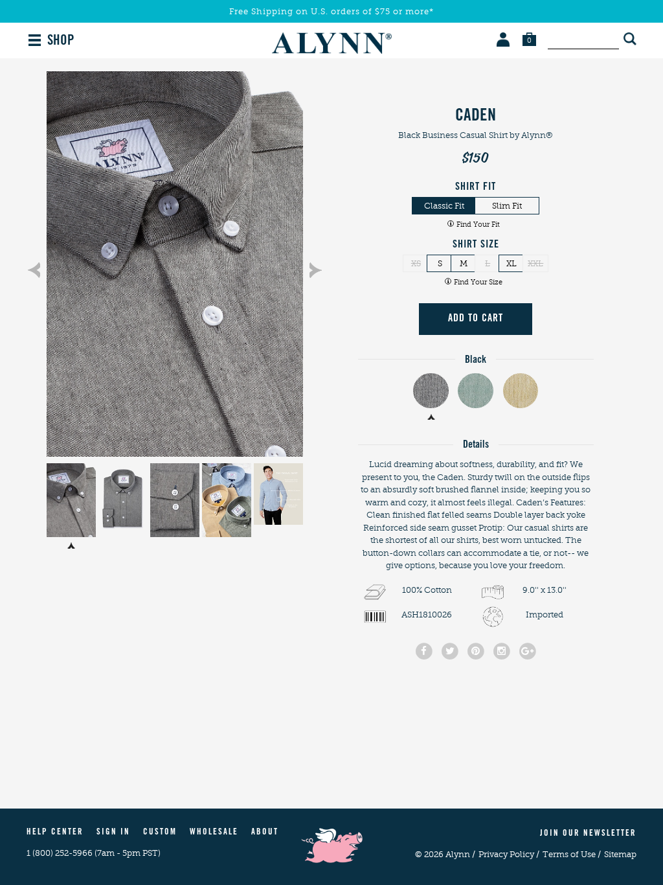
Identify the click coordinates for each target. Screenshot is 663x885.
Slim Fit (507, 206)
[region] (175, 264)
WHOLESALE (214, 833)
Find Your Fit (478, 224)
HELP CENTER (55, 833)
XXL (535, 263)
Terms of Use (572, 854)
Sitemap (620, 854)
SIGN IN (113, 833)
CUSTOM (160, 833)
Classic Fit (444, 206)
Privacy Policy (508, 854)
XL (511, 263)
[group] (175, 264)
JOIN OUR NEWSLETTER (588, 834)
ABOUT (264, 833)
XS (416, 263)
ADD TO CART (475, 319)
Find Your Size (478, 282)
